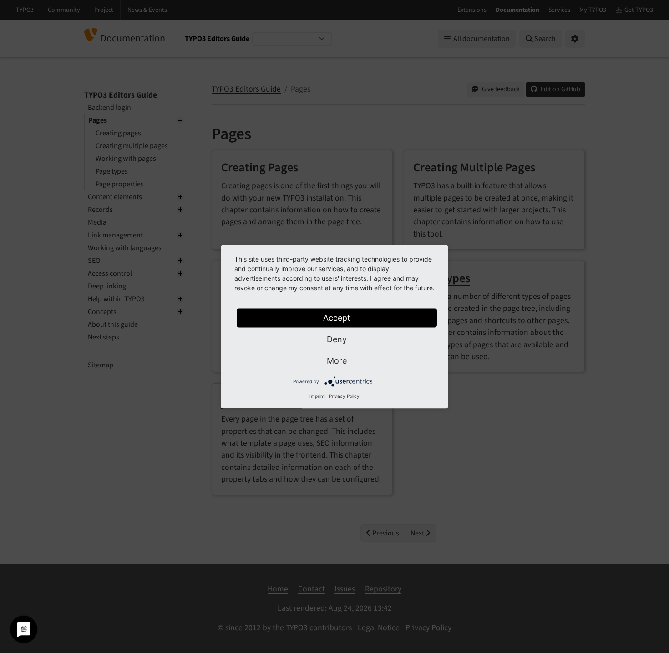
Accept (336, 317)
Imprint (317, 395)
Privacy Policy (344, 395)
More (337, 360)
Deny (337, 339)
